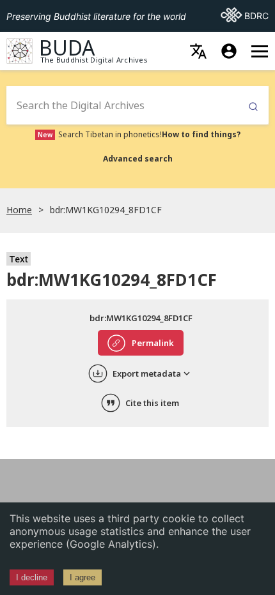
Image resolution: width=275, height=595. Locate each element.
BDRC (245, 15)
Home (19, 210)
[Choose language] (198, 51)
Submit (253, 107)
